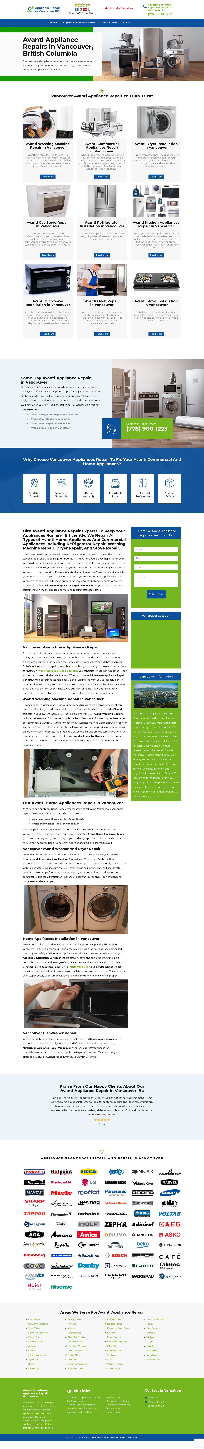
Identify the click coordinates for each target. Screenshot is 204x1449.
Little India (72, 1359)
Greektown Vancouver (78, 1346)
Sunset (110, 1359)
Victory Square (74, 1319)
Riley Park (111, 1346)
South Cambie (153, 1355)
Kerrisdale (151, 1333)
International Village (37, 1355)
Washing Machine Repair (80, 1412)
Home (53, 22)
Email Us (153, 1397)
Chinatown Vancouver (38, 1324)
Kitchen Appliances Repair (81, 1404)
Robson (31, 1364)
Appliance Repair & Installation (79, 22)
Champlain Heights (76, 1337)
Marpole (150, 1341)
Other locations (74, 1333)
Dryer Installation (115, 1397)
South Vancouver (75, 1368)
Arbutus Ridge (113, 1368)
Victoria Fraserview (115, 1364)
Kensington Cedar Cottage (118, 1328)
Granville (32, 1350)
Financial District (35, 1341)
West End (72, 1324)
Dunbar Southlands (155, 1319)
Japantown (33, 1359)
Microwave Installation (117, 1401)
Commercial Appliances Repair (83, 1397)
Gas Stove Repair (76, 1401)
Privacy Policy (113, 1412)
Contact (127, 22)
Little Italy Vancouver (77, 1350)
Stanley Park (33, 1368)
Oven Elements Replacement (83, 1408)
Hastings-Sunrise (114, 1324)
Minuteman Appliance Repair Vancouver (119, 1437)
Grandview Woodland (77, 1364)
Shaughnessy (152, 1350)
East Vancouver (114, 1319)
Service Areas (109, 22)
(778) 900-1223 (160, 14)
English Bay (33, 1337)
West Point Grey (154, 1359)
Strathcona (111, 1355)
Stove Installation (115, 1408)
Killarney (111, 1333)
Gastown (32, 1346)
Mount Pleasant (114, 1337)
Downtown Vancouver (38, 1333)
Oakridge (151, 1346)
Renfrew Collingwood (117, 1341)
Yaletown (72, 1328)
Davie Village (34, 1328)
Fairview (150, 1324)
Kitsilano (150, 1337)
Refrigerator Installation (118, 1404)
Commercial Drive (76, 1341)
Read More (48, 176)
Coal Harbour (34, 1319)
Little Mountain (114, 1350)
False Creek (152, 1328)
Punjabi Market (74, 1355)
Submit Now (156, 594)
